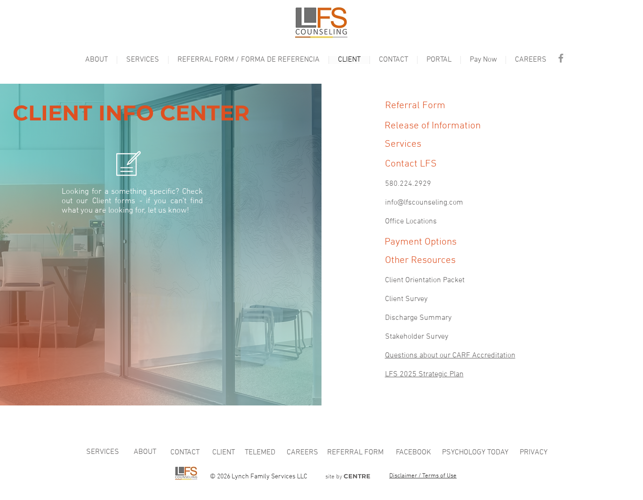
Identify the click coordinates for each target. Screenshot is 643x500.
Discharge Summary (418, 318)
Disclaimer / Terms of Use (423, 476)
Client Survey (406, 299)
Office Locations (411, 221)
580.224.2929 (408, 184)
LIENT (223, 452)
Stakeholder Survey (416, 336)
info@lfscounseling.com (424, 202)
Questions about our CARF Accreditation (450, 355)
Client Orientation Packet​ (425, 280)
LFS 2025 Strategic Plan (424, 374)
